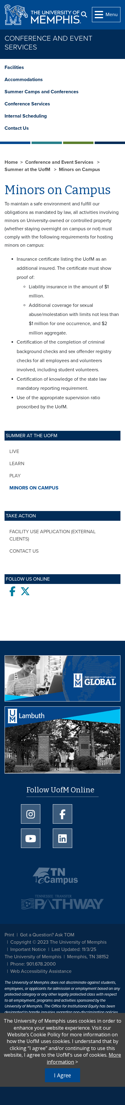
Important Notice (28, 949)
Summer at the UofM (28, 169)
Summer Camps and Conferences (42, 92)
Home (11, 162)
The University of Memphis (33, 957)
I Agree (62, 1075)
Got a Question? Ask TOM (47, 935)
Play (15, 476)
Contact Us (17, 128)
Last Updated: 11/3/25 (74, 949)
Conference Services (27, 104)
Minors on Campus (79, 169)
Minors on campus (34, 488)
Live (14, 451)
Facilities (14, 67)
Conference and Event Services (49, 43)
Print (9, 935)
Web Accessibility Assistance (41, 971)
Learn (16, 464)
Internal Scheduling (26, 116)
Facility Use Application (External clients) (52, 535)
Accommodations (24, 80)
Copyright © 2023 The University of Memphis (58, 942)
